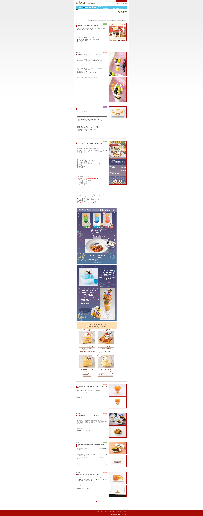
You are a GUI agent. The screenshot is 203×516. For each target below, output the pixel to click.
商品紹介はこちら (79, 397)
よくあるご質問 (111, 511)
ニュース (111, 11)
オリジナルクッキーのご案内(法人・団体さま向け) (122, 12)
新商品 (112, 20)
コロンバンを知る (81, 11)
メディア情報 (121, 20)
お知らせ (92, 20)
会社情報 (97, 511)
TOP (77, 9)
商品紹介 (91, 11)
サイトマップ (117, 511)
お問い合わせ (106, 511)
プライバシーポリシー (123, 511)
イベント (102, 20)
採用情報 (101, 511)
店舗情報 (101, 11)
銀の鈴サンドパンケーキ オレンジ (84, 485)
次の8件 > (104, 501)
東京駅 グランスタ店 (84, 477)
